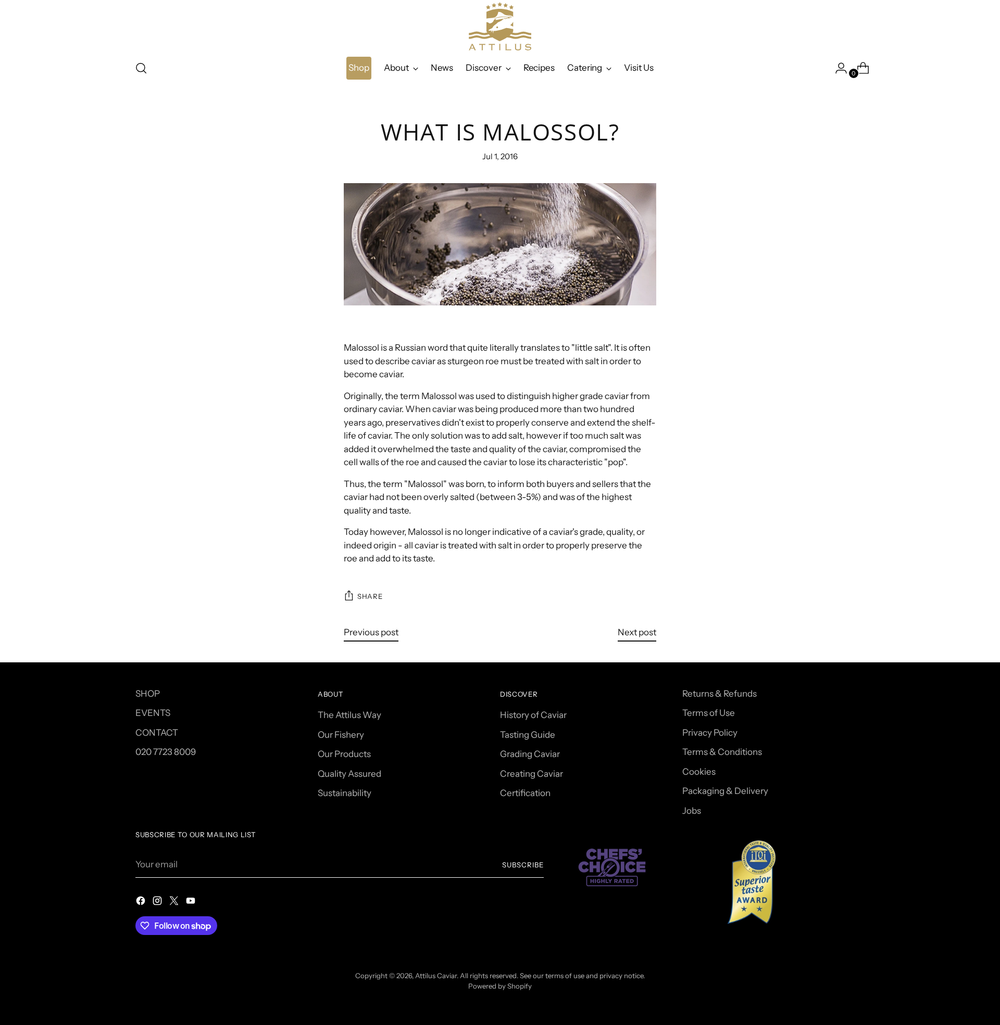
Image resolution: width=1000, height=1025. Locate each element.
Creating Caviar (531, 773)
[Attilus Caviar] (500, 26)
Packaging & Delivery (725, 791)
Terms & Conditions (722, 752)
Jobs (691, 810)
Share (369, 596)
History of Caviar (533, 715)
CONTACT (156, 732)
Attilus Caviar (436, 975)
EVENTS (152, 713)
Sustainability (344, 793)
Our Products (344, 754)
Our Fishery (341, 734)
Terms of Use (708, 713)
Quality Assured (349, 773)
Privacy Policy (710, 732)
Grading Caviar (530, 754)
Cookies (699, 771)
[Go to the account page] (837, 68)
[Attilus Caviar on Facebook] (141, 902)
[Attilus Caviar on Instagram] (158, 902)
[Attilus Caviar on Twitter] (175, 902)
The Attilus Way (349, 715)
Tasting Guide (527, 734)
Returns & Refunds (719, 693)
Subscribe (523, 865)
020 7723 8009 (165, 752)
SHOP (147, 693)
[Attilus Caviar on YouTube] (191, 902)
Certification (525, 793)
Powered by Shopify (500, 986)
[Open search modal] (141, 68)
